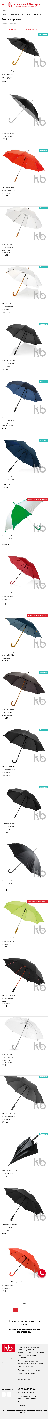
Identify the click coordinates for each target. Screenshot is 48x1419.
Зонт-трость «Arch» (8, 766)
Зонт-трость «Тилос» (9, 536)
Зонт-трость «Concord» (9, 1225)
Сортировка (31, 29)
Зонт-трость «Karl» (8, 244)
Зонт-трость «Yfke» (8, 477)
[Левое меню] (3, 4)
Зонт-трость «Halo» (8, 824)
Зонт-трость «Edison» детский (12, 1282)
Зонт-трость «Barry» (8, 418)
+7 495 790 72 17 (26, 1392)
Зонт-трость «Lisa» (8, 187)
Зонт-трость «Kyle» (8, 303)
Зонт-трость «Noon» (8, 1113)
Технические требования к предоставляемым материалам (30, 1362)
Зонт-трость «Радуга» (9, 71)
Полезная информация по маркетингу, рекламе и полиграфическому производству (31, 1349)
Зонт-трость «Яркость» (9, 593)
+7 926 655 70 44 (26, 1389)
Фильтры (12, 29)
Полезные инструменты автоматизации (27, 1378)
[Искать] (44, 10)
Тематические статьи (26, 1373)
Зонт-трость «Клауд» (9, 1054)
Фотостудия (22, 1402)
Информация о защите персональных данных (27, 1397)
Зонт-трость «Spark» (8, 995)
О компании (22, 1405)
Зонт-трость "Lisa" (8, 938)
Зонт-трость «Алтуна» (9, 881)
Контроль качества (25, 1367)
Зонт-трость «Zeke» (8, 361)
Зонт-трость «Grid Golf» (9, 1170)
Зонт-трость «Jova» (8, 709)
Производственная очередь (29, 1370)
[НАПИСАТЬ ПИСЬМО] (42, 1273)
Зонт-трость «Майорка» (10, 130)
